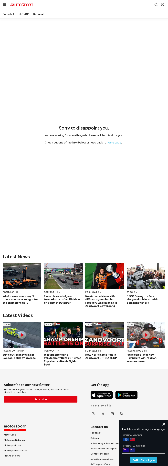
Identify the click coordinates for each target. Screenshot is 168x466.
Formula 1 (8, 13)
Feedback (96, 432)
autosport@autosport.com (105, 443)
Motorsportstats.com (15, 450)
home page (114, 142)
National (38, 13)
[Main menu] (4, 4)
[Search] (156, 4)
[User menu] (162, 4)
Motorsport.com (12, 445)
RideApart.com (12, 455)
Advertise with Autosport (104, 448)
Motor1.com (10, 434)
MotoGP (24, 13)
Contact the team (100, 453)
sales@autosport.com (102, 459)
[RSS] (121, 413)
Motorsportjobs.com (15, 440)
